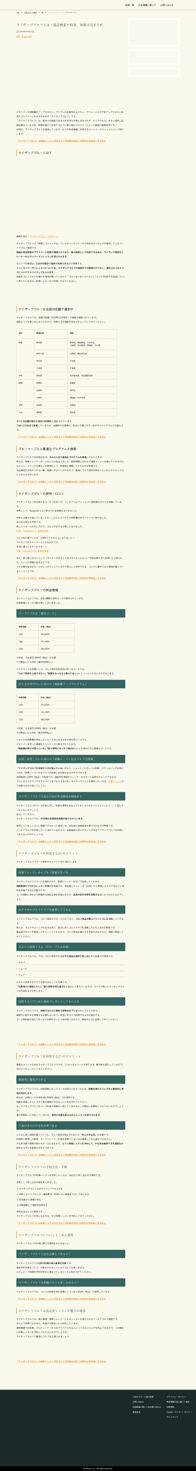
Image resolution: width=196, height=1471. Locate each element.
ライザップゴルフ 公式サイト (44, 236)
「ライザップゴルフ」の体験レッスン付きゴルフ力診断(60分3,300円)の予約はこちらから (61, 140)
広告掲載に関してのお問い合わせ (147, 1407)
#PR (18, 36)
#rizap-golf (27, 36)
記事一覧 (129, 4)
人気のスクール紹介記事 (143, 1396)
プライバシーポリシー (176, 1396)
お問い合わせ (167, 4)
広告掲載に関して (147, 4)
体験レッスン (115, 781)
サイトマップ (172, 1417)
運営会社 (136, 1412)
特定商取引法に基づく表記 (178, 1401)
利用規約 (170, 1407)
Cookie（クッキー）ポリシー (179, 1412)
